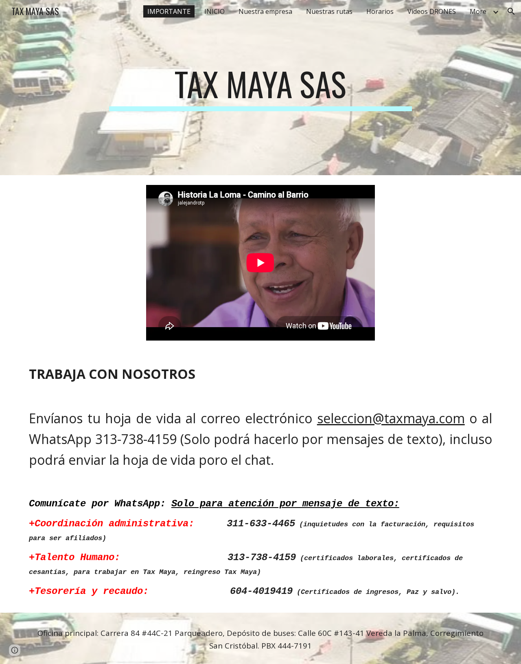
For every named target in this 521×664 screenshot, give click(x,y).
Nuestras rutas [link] (329, 11)
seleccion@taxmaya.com (391, 418)
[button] (511, 11)
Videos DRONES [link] (431, 11)
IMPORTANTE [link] (168, 11)
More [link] (478, 11)
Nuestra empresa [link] (265, 11)
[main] (260, 87)
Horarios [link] (380, 11)
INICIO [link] (214, 11)
